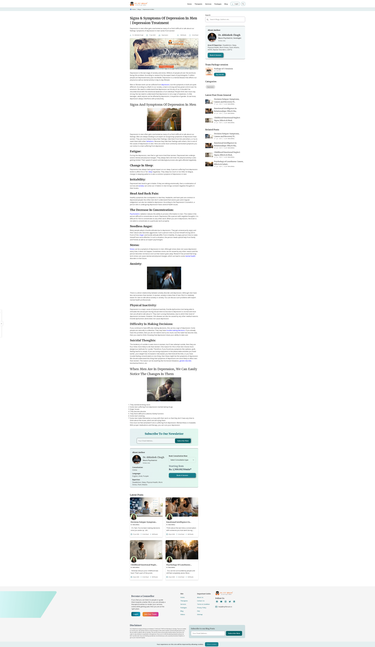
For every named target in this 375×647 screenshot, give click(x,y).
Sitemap (200, 614)
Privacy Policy (201, 608)
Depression (210, 87)
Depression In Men (148, 9)
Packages (217, 4)
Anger (141, 235)
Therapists (198, 4)
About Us (200, 597)
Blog (226, 4)
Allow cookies (211, 644)
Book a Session (182, 475)
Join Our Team (151, 614)
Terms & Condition (203, 604)
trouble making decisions (175, 330)
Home (189, 4)
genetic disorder (185, 361)
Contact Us (200, 601)
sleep (150, 172)
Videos (182, 614)
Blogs (139, 9)
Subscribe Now (183, 441)
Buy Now (219, 74)
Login (236, 4)
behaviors (150, 141)
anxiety (141, 186)
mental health (190, 256)
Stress (132, 249)
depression (165, 85)
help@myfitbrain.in (225, 607)
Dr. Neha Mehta (135, 525)
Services (208, 4)
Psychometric (135, 214)
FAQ (198, 611)
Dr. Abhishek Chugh (138, 35)
